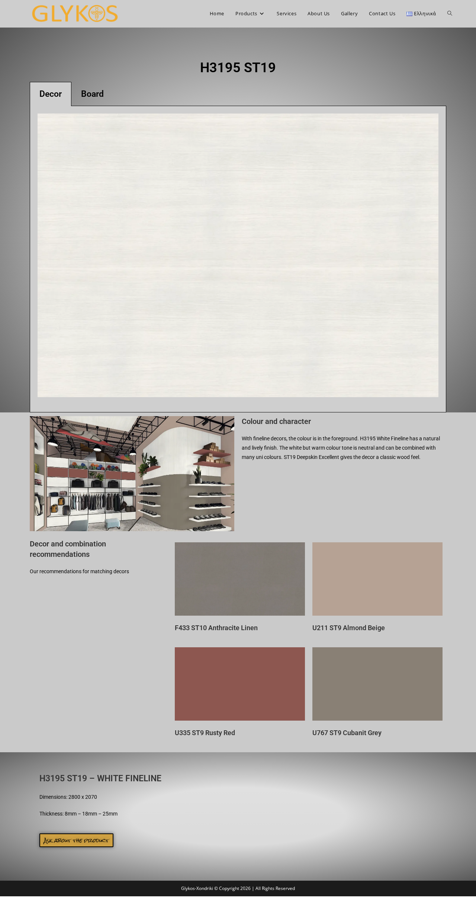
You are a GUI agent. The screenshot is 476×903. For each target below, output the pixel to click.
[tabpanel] (238, 259)
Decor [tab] (50, 94)
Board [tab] (92, 94)
